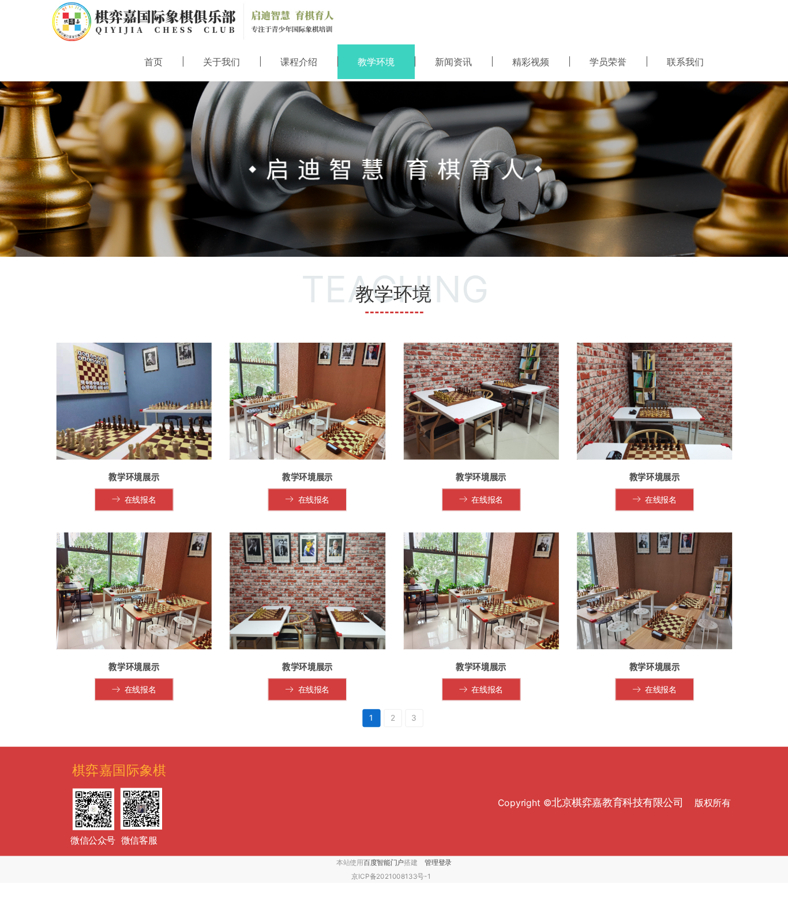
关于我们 (221, 62)
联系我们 (685, 62)
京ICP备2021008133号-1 (391, 876)
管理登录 (438, 862)
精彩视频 (530, 62)
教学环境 (376, 62)
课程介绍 (298, 62)
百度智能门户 (383, 862)
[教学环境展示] (134, 401)
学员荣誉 (608, 62)
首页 (153, 62)
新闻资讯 (453, 62)
